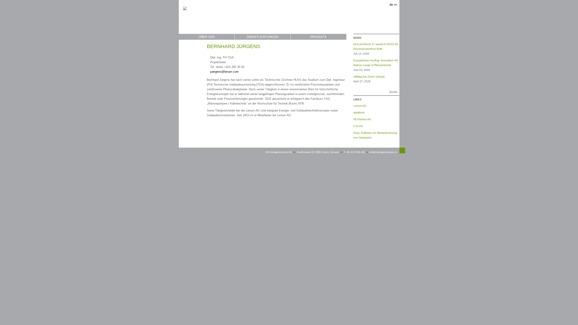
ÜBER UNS (207, 37)
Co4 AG (358, 126)
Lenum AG (359, 105)
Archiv (393, 92)
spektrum (359, 112)
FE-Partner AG (362, 119)
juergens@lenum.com (224, 71)
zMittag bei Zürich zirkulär (369, 76)
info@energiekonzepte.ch (383, 152)
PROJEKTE (318, 37)
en (395, 4)
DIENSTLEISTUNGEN (262, 37)
